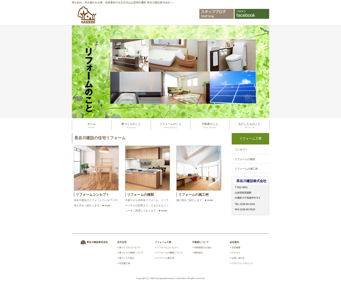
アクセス (236, 252)
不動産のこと (210, 125)
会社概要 (236, 247)
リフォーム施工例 (165, 258)
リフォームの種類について (170, 252)
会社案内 (234, 242)
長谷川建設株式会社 (97, 242)
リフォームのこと (170, 125)
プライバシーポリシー (242, 263)
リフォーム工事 (163, 242)
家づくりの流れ (126, 258)
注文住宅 (122, 242)
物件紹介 (198, 252)
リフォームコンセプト (92, 194)
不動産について (200, 242)
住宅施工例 (124, 263)
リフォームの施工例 (246, 168)
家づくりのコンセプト (130, 247)
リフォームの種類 (245, 159)
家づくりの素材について (131, 252)
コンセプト (241, 149)
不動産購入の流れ (203, 247)
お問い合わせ (238, 258)
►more (106, 205)
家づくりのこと (131, 125)
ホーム (91, 125)
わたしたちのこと (249, 125)
